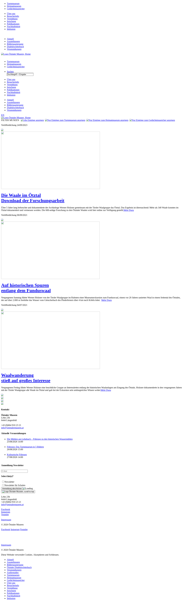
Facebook (5, 509)
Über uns (11, 13)
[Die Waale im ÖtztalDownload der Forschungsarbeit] (50, 188)
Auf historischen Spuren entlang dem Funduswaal (26, 288)
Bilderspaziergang (15, 44)
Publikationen (13, 24)
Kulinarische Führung (17, 454)
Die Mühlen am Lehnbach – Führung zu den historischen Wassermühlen (40, 439)
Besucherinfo (13, 16)
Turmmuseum (13, 3)
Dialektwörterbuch (15, 46)
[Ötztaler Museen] (16, 54)
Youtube (5, 514)
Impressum (6, 519)
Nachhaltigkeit (13, 26)
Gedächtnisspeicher (16, 8)
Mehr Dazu (128, 210)
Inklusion (11, 29)
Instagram (5, 512)
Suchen (10, 71)
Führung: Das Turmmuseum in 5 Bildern (25, 447)
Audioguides (13, 572)
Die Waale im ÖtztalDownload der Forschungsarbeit (32, 198)
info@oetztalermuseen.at (12, 427)
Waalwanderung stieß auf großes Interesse (25, 378)
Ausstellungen (13, 41)
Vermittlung (12, 19)
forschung (11, 21)
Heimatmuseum (14, 6)
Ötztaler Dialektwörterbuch (19, 567)
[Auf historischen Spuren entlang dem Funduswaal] (50, 278)
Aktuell (10, 39)
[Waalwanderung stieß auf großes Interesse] (50, 368)
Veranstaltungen (14, 49)
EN (2, 115)
